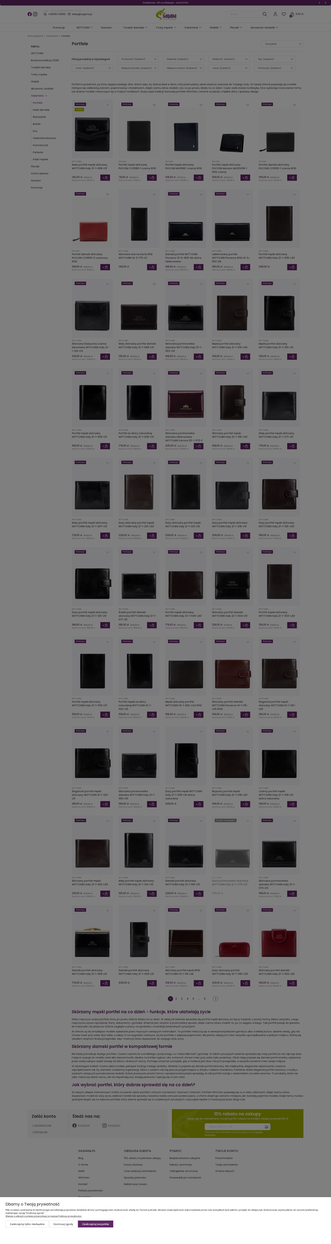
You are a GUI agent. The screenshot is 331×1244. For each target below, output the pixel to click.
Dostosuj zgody (63, 1224)
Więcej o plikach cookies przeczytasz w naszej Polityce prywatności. (44, 1216)
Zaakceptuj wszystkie (95, 1224)
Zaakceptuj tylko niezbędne (27, 1224)
